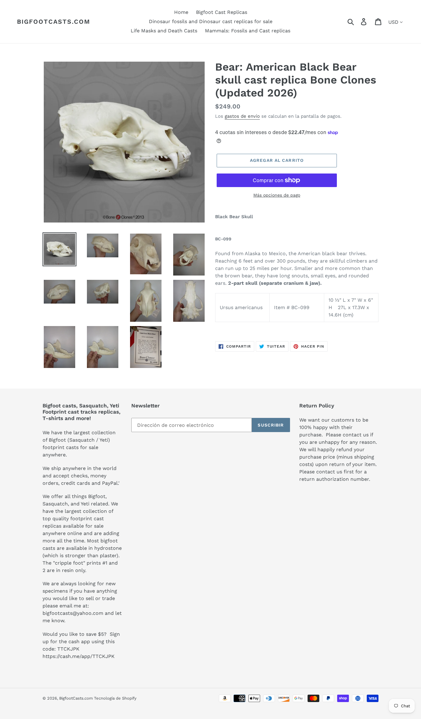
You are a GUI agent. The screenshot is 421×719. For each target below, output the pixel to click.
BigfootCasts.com (53, 21)
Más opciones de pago (276, 195)
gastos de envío (242, 116)
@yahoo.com (87, 613)
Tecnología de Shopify (115, 698)
